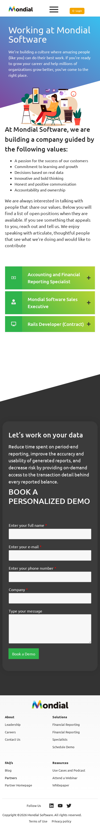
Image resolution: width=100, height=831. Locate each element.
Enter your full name (28, 525)
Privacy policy (61, 821)
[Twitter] (69, 805)
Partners (11, 778)
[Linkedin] (51, 805)
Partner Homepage (18, 785)
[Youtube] (60, 805)
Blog (8, 770)
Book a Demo (23, 653)
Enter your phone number (32, 568)
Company (18, 589)
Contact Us (12, 739)
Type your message (25, 610)
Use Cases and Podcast (68, 770)
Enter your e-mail (25, 546)
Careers (10, 732)
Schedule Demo (63, 747)
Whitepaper (60, 785)
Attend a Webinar (64, 778)
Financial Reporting (66, 724)
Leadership (13, 724)
